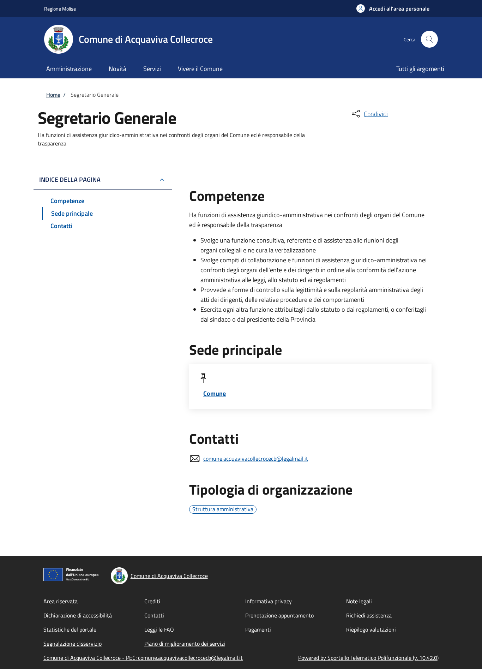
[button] (393, 8)
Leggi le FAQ (159, 629)
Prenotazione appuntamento (279, 615)
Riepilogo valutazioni (371, 629)
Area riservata (60, 601)
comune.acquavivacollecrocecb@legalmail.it (255, 458)
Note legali (359, 601)
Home (53, 94)
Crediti (152, 601)
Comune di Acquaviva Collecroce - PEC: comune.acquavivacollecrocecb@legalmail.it (143, 657)
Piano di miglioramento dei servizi (184, 643)
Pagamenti (258, 629)
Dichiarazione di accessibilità (77, 615)
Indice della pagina (70, 179)
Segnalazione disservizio (72, 643)
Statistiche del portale (69, 629)
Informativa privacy (268, 601)
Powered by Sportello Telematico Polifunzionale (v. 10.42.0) (368, 657)
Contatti (154, 615)
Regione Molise (60, 8)
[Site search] (429, 39)
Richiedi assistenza (369, 615)
